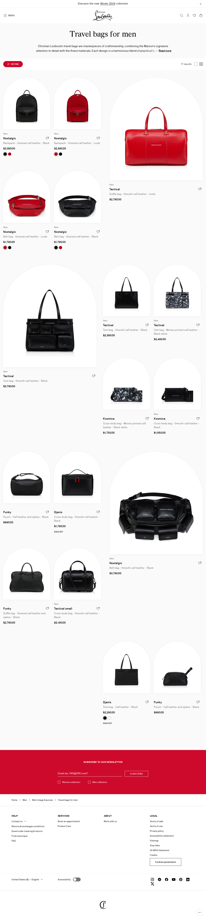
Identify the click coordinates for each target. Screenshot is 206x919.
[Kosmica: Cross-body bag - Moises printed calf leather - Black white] (126, 384)
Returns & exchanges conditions (28, 826)
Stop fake (155, 845)
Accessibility (64, 879)
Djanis (58, 512)
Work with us (110, 821)
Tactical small (63, 608)
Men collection (100, 782)
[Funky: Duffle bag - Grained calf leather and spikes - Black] (26, 574)
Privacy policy (157, 831)
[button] (199, 912)
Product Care (64, 826)
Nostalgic (9, 138)
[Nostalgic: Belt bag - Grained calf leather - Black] (77, 197)
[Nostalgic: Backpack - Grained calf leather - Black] (26, 103)
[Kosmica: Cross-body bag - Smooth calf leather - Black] (177, 384)
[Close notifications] (200, 4)
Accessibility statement (162, 835)
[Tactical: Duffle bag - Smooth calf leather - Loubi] (156, 129)
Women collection (71, 782)
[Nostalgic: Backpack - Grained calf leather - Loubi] (77, 103)
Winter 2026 (107, 3)
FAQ (14, 840)
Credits (153, 855)
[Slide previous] (5, 103)
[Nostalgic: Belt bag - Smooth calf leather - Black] (156, 503)
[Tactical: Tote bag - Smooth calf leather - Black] (126, 290)
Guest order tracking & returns (27, 831)
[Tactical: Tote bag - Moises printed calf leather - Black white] (177, 290)
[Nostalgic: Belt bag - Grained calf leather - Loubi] (26, 197)
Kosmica (108, 418)
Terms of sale (156, 821)
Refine (15, 64)
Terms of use (156, 826)
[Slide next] (47, 103)
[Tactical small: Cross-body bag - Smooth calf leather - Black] (77, 574)
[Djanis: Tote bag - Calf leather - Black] (126, 667)
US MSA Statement (159, 850)
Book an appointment (69, 821)
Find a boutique (20, 836)
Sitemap (154, 840)
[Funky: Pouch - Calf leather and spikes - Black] (26, 477)
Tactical (114, 189)
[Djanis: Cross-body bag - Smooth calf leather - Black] (77, 477)
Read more (165, 50)
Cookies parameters (165, 862)
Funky (7, 512)
